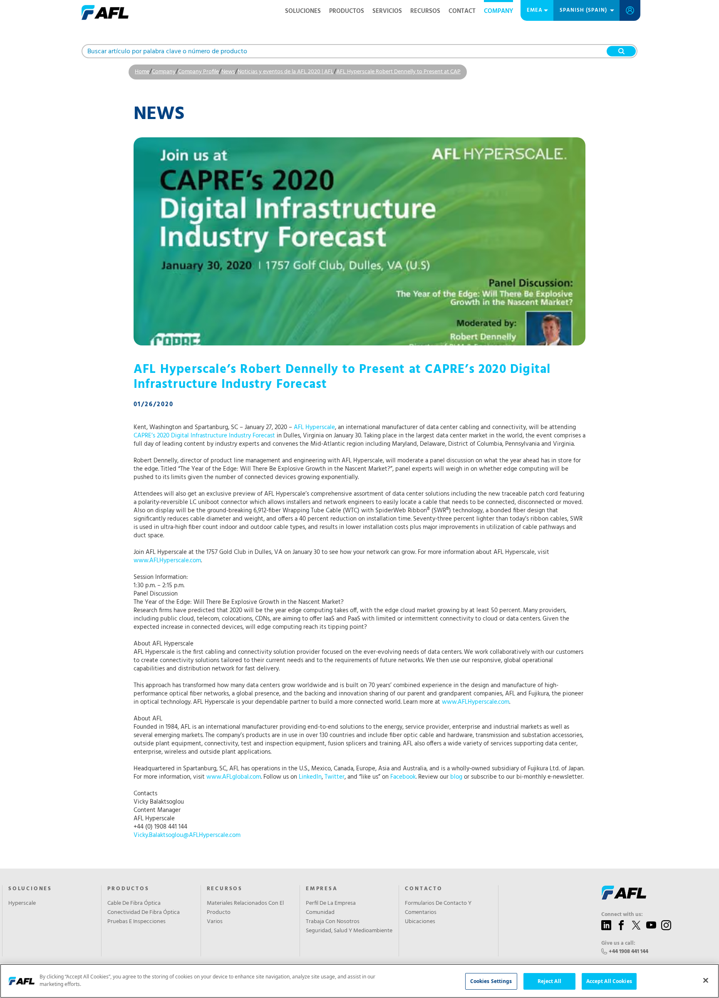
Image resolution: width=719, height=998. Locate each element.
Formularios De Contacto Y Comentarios (438, 908)
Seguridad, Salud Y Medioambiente (349, 931)
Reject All (549, 981)
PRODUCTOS (346, 11)
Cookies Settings (491, 981)
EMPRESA (322, 889)
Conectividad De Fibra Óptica (143, 912)
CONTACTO (423, 889)
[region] (359, 981)
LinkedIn (310, 777)
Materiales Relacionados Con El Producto (245, 908)
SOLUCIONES (303, 11)
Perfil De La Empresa (331, 903)
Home (142, 72)
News (228, 72)
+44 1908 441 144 (628, 951)
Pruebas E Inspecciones (136, 921)
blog (456, 777)
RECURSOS (425, 11)
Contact (462, 11)
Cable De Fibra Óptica (134, 903)
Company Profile (198, 72)
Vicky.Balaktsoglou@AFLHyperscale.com (187, 835)
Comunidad (320, 912)
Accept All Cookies (609, 981)
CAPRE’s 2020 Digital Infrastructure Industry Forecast (204, 436)
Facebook (403, 777)
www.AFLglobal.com (233, 777)
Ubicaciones (420, 921)
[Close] (706, 980)
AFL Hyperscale (314, 427)
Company (498, 11)
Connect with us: (622, 914)
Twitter (335, 777)
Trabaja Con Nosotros (333, 921)
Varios (215, 921)
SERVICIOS (387, 11)
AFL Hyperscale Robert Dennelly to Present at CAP (398, 72)
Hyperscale (22, 903)
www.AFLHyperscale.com (167, 560)
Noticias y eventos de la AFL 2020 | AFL (286, 72)
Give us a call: (618, 943)
